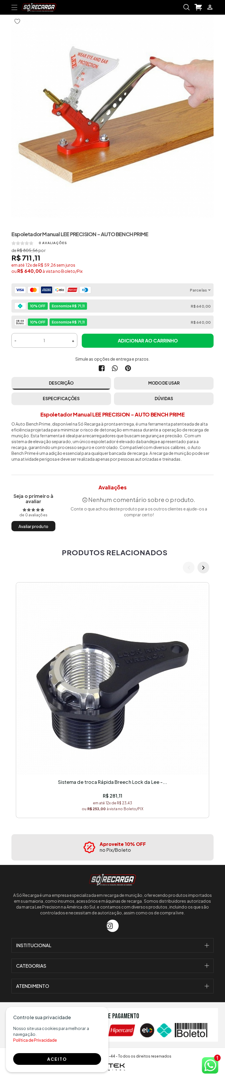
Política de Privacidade (35, 1040)
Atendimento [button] (32, 986)
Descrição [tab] (61, 382)
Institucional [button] (33, 945)
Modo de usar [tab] (164, 382)
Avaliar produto (33, 526)
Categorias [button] (31, 966)
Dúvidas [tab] (164, 398)
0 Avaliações (53, 243)
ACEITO (57, 1059)
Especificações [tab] (61, 398)
